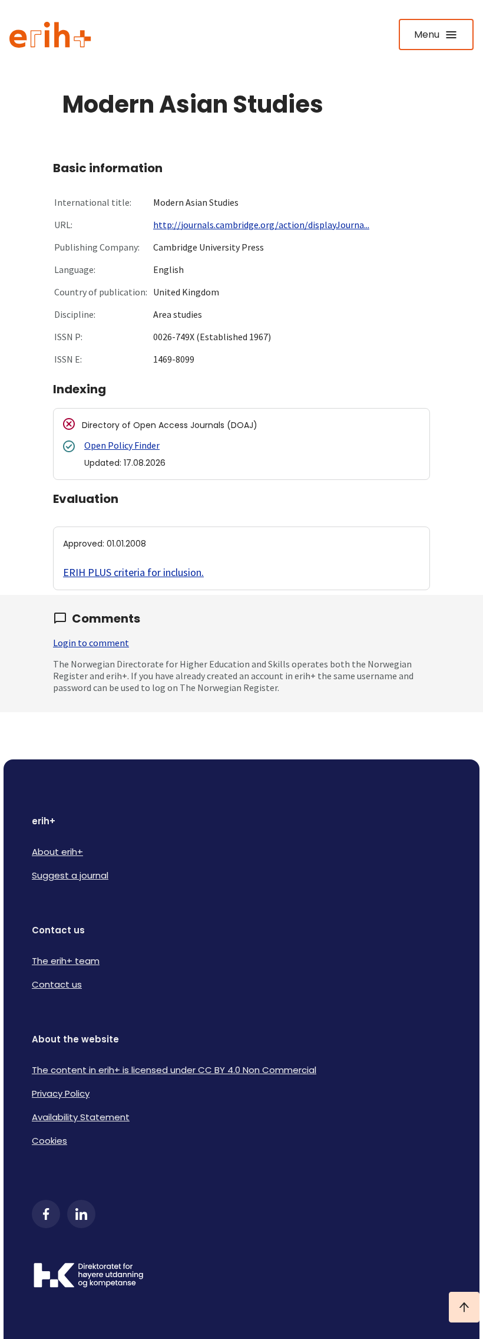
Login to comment (91, 643)
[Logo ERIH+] (50, 35)
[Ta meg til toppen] (464, 1307)
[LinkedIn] (81, 1214)
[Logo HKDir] (241, 1276)
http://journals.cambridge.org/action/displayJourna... (261, 225)
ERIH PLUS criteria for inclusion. (133, 572)
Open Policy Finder (122, 445)
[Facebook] (46, 1214)
